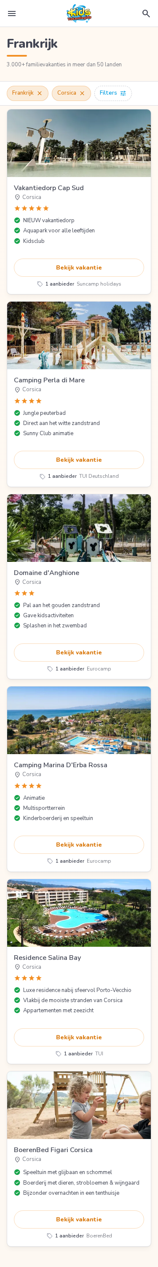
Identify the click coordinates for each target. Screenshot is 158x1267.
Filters (113, 93)
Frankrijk (27, 93)
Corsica (71, 93)
